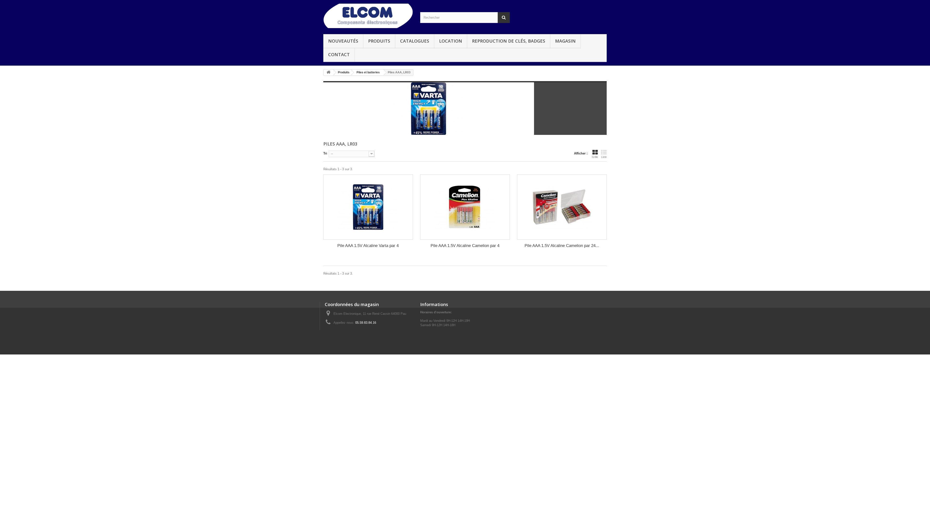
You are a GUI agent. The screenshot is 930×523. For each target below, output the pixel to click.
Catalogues (414, 41)
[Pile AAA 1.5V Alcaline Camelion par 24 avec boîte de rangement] (561, 207)
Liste (604, 156)
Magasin (565, 41)
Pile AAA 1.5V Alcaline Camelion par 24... (562, 245)
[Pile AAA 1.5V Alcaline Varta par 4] (368, 207)
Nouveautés (343, 41)
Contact (339, 54)
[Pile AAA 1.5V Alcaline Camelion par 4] (465, 207)
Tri (325, 153)
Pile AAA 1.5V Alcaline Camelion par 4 (465, 245)
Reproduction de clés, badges (508, 41)
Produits (379, 41)
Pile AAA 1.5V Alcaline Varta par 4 (368, 245)
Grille (595, 156)
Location (450, 41)
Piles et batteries (368, 72)
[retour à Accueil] (328, 72)
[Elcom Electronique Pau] (368, 16)
